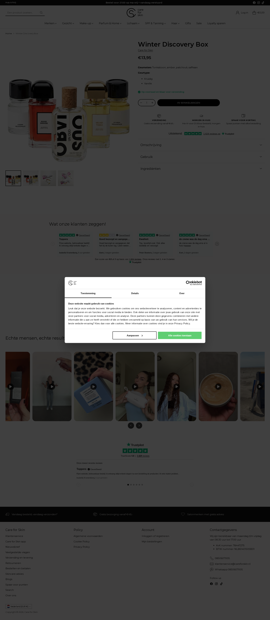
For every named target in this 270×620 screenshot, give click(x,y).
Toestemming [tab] (88, 293)
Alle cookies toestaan (179, 335)
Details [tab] (135, 293)
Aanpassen (133, 335)
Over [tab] (182, 293)
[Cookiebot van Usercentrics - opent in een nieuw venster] (188, 283)
